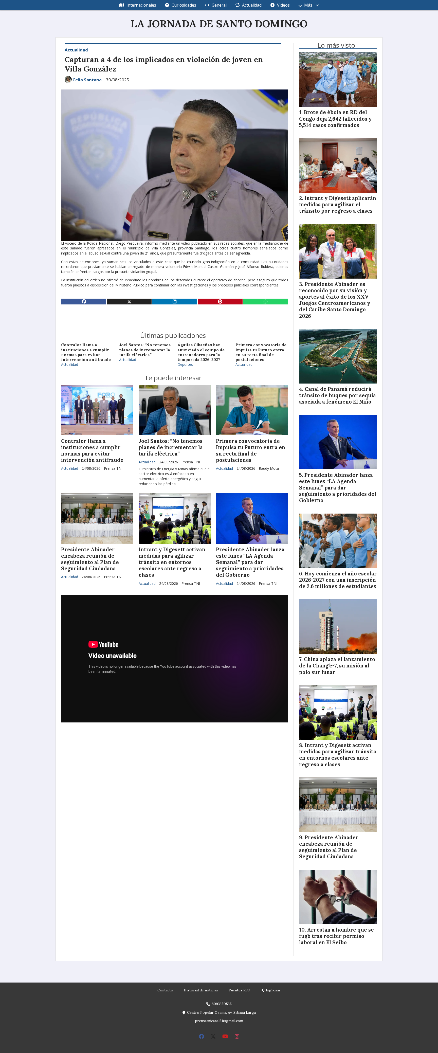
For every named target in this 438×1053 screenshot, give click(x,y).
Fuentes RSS (239, 990)
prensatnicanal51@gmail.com (219, 1021)
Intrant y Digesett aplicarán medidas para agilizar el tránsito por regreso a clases (337, 204)
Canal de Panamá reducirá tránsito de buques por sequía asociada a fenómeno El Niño (337, 395)
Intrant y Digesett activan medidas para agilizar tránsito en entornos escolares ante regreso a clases (172, 562)
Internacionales (141, 5)
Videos (283, 5)
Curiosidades (184, 5)
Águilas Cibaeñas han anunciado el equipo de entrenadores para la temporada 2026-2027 (201, 352)
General (219, 5)
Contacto (165, 990)
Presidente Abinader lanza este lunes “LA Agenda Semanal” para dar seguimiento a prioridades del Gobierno (250, 562)
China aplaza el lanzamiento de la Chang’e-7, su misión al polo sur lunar (337, 665)
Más (308, 5)
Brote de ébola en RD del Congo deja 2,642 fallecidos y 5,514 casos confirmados (335, 118)
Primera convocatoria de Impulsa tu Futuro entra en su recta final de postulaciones (260, 352)
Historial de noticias (201, 990)
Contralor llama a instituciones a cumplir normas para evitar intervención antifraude (86, 352)
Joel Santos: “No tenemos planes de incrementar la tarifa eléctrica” (145, 349)
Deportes (185, 364)
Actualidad (252, 5)
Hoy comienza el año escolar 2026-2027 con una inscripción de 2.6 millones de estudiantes (338, 580)
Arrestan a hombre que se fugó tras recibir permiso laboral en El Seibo (336, 936)
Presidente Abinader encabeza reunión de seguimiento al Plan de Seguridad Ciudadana (90, 559)
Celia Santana (87, 79)
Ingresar (273, 990)
